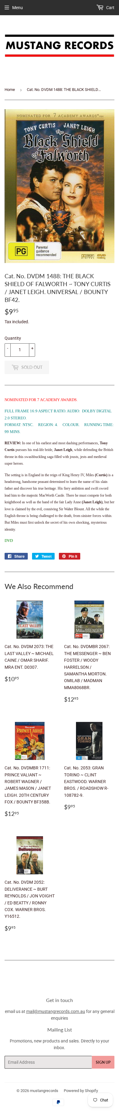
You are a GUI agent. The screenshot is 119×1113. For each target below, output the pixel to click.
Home (10, 89)
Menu (17, 7)
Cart (109, 7)
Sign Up (103, 1062)
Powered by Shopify (81, 1090)
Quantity (13, 338)
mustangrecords (44, 1090)
